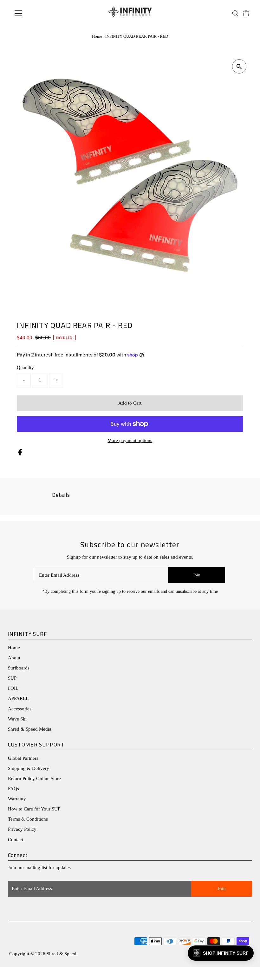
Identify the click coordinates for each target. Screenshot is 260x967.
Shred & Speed (61, 953)
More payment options (129, 440)
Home (97, 36)
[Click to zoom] (239, 66)
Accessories (19, 708)
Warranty (17, 798)
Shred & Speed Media (29, 729)
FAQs (13, 788)
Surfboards (18, 667)
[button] (221, 953)
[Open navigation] (39, 13)
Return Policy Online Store (34, 778)
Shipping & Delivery (28, 768)
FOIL (13, 688)
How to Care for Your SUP (34, 808)
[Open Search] (235, 13)
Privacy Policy (22, 829)
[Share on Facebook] (20, 453)
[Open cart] (246, 13)
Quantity (25, 367)
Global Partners (23, 758)
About (14, 657)
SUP (12, 678)
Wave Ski (17, 718)
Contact (15, 839)
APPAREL (18, 698)
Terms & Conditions (28, 819)
